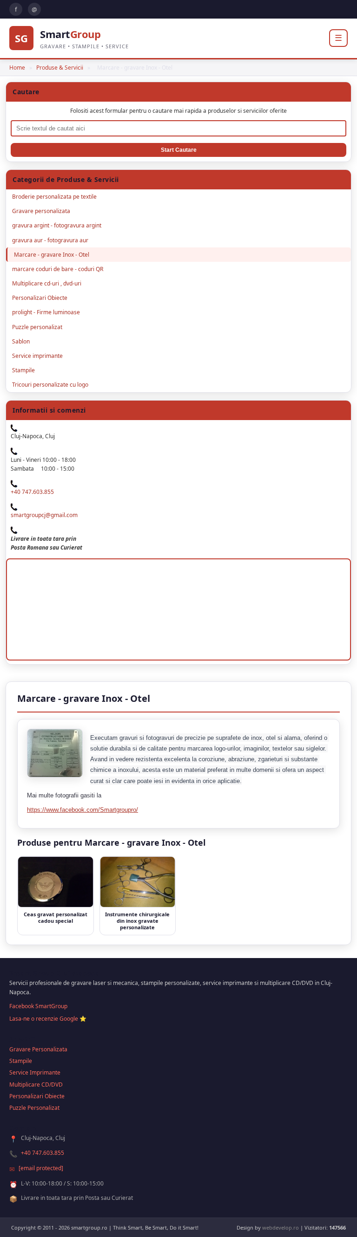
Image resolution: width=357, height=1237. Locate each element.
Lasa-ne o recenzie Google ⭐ (47, 1019)
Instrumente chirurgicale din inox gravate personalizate (137, 921)
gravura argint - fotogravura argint (56, 225)
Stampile (23, 370)
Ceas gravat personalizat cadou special (55, 917)
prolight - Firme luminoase (46, 312)
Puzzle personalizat (37, 327)
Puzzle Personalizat (34, 1108)
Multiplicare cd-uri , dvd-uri (46, 283)
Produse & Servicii (59, 67)
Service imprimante (37, 356)
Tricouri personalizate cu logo (50, 385)
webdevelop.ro (280, 1227)
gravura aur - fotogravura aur (50, 240)
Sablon (21, 341)
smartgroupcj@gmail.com (44, 515)
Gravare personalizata (41, 211)
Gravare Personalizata (38, 1049)
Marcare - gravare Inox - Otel (51, 255)
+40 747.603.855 (32, 492)
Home (17, 67)
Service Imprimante (34, 1072)
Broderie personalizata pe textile (54, 197)
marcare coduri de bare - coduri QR (57, 269)
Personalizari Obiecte (39, 298)
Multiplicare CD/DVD (36, 1084)
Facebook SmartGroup (38, 1006)
